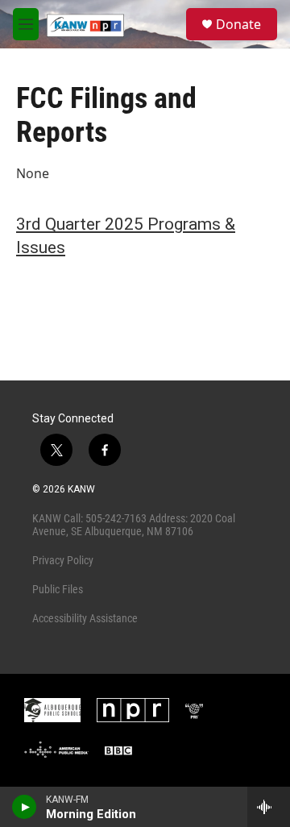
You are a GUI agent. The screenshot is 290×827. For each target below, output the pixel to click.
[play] (24, 807)
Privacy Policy (62, 560)
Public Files (57, 589)
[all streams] (268, 807)
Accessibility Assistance (85, 618)
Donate (238, 24)
